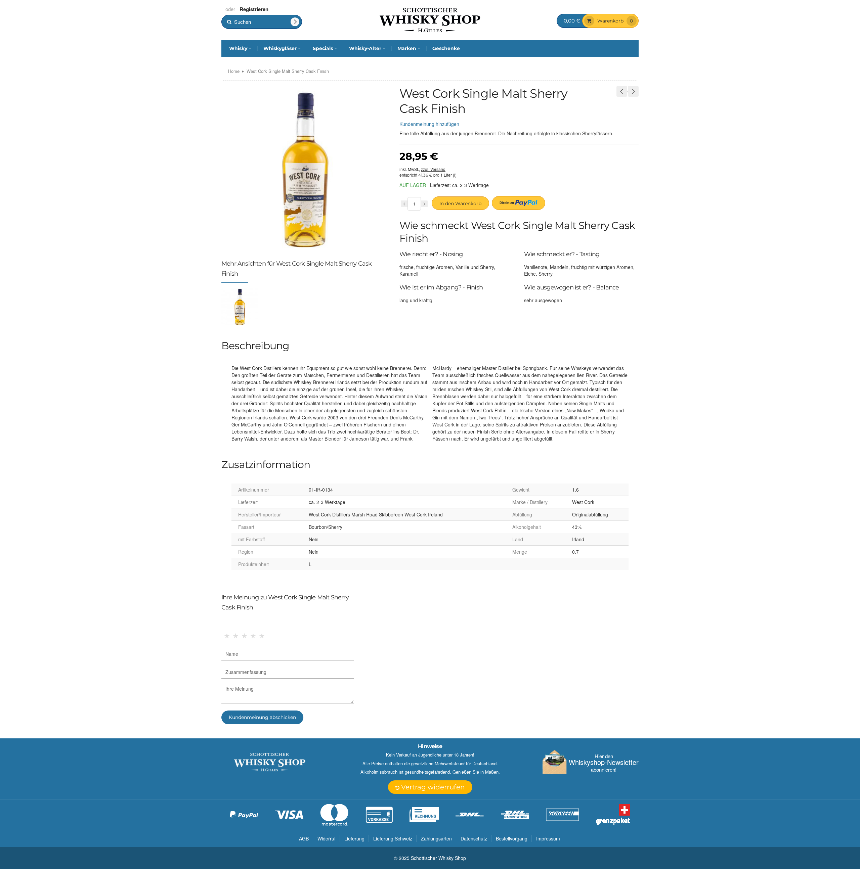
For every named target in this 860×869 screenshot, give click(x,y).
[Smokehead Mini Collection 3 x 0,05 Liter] (621, 91)
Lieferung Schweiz (392, 838)
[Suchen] (295, 21)
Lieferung (354, 838)
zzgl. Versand (433, 169)
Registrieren (254, 9)
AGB (304, 838)
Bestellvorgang (511, 838)
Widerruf (326, 838)
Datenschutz (474, 838)
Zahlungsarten (436, 838)
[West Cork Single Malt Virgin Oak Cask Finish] (633, 91)
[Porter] (430, 19)
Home (234, 71)
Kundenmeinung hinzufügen (429, 124)
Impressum (548, 838)
